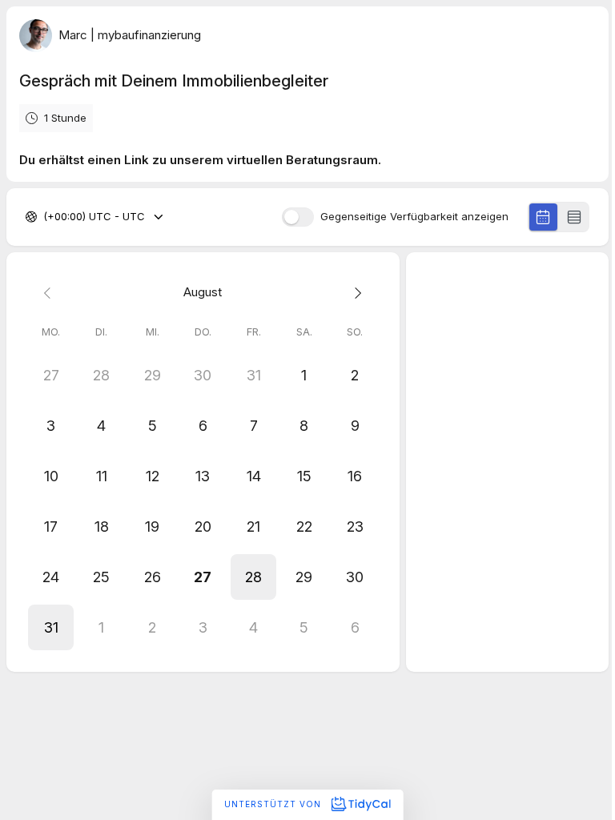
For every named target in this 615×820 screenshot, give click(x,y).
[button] (253, 577)
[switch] (298, 217)
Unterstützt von (274, 804)
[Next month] (354, 292)
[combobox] (44, 217)
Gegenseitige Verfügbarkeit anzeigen (414, 216)
